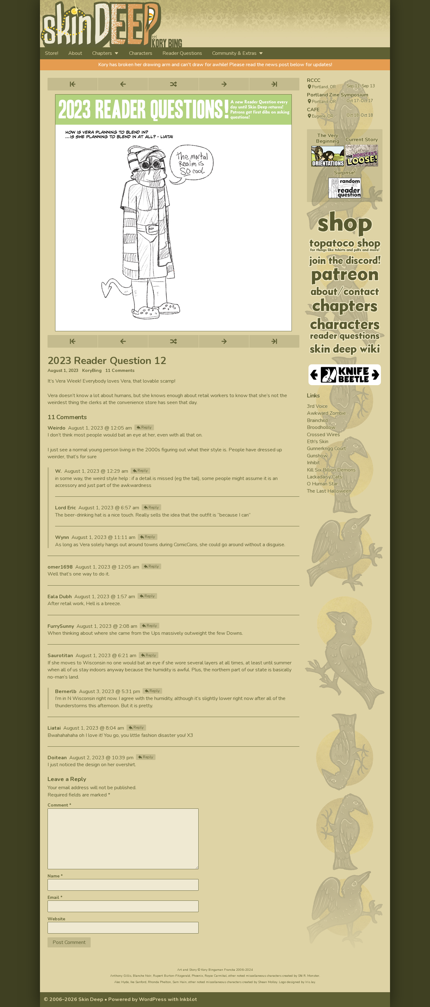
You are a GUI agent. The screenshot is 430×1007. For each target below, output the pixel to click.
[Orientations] (327, 156)
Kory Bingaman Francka (218, 970)
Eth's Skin (317, 441)
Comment (59, 805)
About (75, 53)
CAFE (313, 109)
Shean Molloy (267, 982)
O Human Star (322, 483)
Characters (140, 53)
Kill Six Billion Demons (331, 469)
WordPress (153, 999)
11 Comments (119, 370)
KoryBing (92, 370)
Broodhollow (321, 427)
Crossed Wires (323, 434)
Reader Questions (182, 53)
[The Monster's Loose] (361, 155)
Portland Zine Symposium (337, 94)
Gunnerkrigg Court (326, 448)
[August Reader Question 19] (344, 188)
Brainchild (317, 420)
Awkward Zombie (326, 413)
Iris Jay (310, 982)
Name (55, 876)
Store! (51, 53)
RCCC (313, 80)
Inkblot (188, 999)
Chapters (102, 53)
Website (56, 919)
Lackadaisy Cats (324, 476)
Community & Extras (234, 53)
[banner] (168, 23)
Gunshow (317, 455)
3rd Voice (317, 406)
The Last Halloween (329, 491)
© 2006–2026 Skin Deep (73, 999)
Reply (146, 427)
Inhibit (313, 462)
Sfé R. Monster (308, 976)
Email (55, 897)
